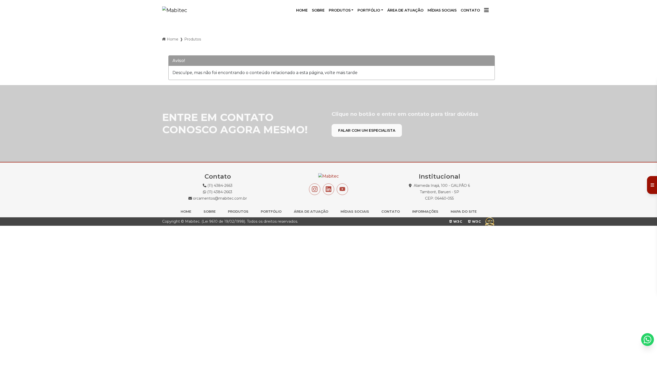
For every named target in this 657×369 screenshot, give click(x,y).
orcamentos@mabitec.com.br (219, 198)
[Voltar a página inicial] (174, 10)
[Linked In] (328, 189)
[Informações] (486, 10)
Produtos (340, 10)
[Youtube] (342, 189)
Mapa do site (464, 211)
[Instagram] (314, 189)
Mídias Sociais (355, 211)
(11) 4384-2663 (219, 185)
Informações (425, 211)
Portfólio (369, 10)
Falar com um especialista (366, 130)
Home (172, 39)
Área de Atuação (311, 211)
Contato (390, 211)
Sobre (210, 211)
